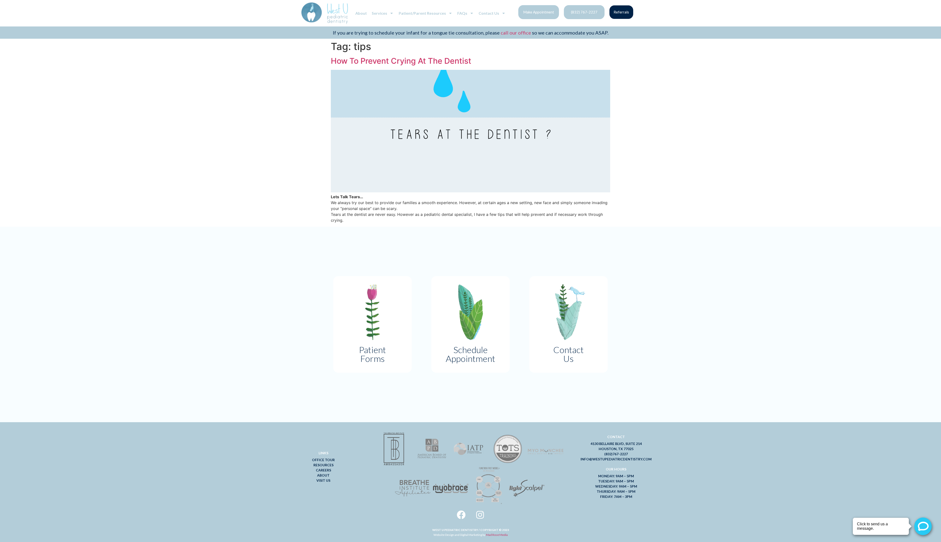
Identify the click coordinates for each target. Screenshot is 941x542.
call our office (515, 33)
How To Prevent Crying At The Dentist (401, 61)
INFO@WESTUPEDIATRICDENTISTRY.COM (616, 459)
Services (379, 13)
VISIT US (323, 480)
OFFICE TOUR (323, 460)
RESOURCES (323, 465)
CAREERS (323, 470)
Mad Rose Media (497, 535)
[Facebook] (461, 515)
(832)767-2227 (616, 454)
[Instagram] (480, 515)
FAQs (462, 13)
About (361, 13)
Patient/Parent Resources (422, 13)
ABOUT (323, 475)
